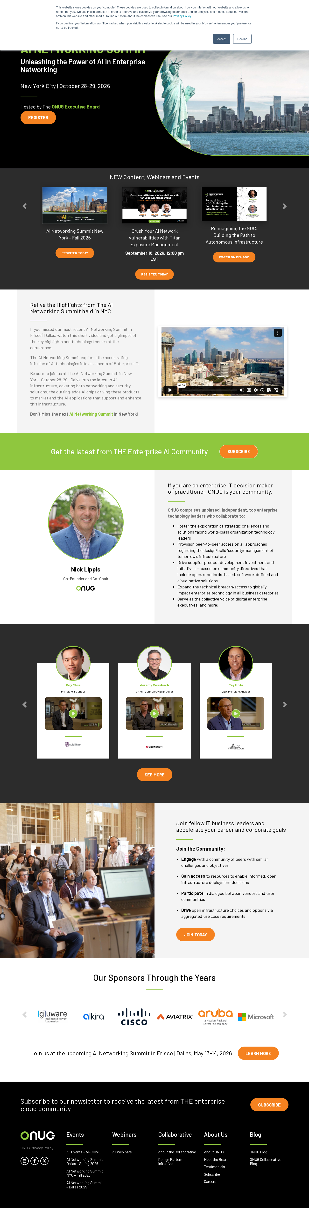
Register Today (75, 253)
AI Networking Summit (91, 414)
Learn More (258, 1053)
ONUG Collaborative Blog (265, 1161)
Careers (210, 1181)
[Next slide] (284, 206)
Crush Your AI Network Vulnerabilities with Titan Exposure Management (155, 237)
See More (155, 774)
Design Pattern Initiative (170, 1161)
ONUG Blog (258, 1152)
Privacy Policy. (182, 16)
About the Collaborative (177, 1152)
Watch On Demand (234, 257)
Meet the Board (216, 1159)
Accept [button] (221, 39)
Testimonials (214, 1166)
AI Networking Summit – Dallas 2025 (84, 1184)
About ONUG (214, 1152)
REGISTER (38, 117)
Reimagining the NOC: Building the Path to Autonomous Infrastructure (234, 235)
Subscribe (238, 451)
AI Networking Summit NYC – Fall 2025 (84, 1173)
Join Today (195, 934)
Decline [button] (242, 39)
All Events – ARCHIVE (83, 1152)
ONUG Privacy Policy (37, 1147)
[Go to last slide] (24, 206)
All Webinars (122, 1152)
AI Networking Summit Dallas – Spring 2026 (84, 1161)
